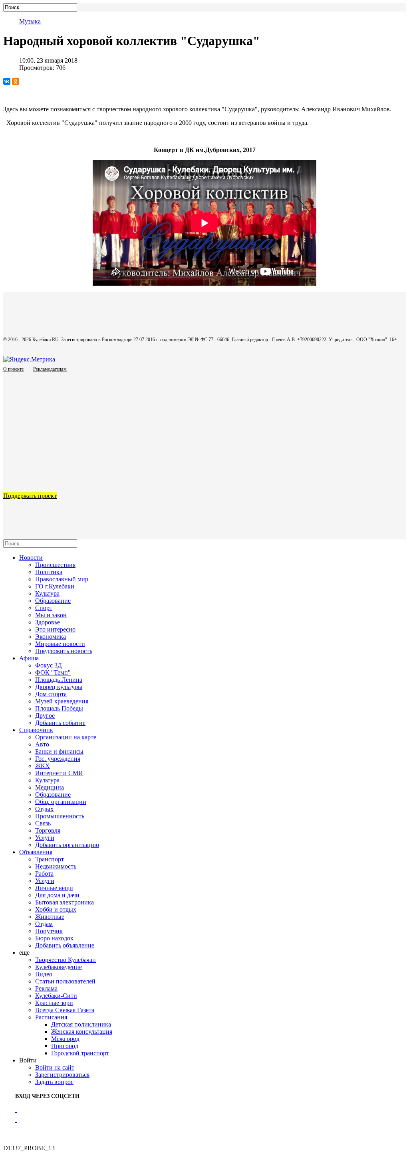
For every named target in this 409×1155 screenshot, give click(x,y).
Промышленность (59, 816)
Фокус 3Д (48, 665)
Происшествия (55, 564)
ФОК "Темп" (53, 672)
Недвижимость (55, 866)
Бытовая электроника (64, 902)
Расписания (51, 1017)
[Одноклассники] (15, 81)
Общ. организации (60, 801)
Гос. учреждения (57, 758)
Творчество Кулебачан (65, 959)
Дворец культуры (58, 686)
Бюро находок (54, 938)
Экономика (50, 636)
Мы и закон (51, 615)
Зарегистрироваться (62, 1074)
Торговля (47, 830)
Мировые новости (60, 643)
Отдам (44, 923)
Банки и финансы (59, 751)
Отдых (44, 809)
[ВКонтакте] (6, 81)
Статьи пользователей (65, 981)
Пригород (64, 1045)
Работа (44, 873)
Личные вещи (54, 888)
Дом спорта (51, 694)
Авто (42, 744)
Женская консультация (81, 1031)
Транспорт (49, 859)
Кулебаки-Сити (56, 995)
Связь (43, 823)
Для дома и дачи (57, 895)
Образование (53, 600)
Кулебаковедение (58, 966)
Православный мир (61, 579)
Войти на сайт (54, 1067)
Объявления (35, 852)
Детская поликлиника (81, 1024)
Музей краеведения (61, 701)
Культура (47, 593)
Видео (43, 974)
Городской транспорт (80, 1053)
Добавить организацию (67, 844)
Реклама (46, 988)
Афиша (29, 658)
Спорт (43, 607)
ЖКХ (42, 765)
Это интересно (55, 629)
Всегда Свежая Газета (64, 1010)
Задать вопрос (54, 1081)
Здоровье (47, 622)
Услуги (44, 837)
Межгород (65, 1038)
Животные (49, 916)
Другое (45, 715)
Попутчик (49, 931)
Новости (31, 557)
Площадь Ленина (58, 679)
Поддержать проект (30, 495)
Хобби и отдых (55, 909)
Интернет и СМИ (59, 773)
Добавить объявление (64, 945)
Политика (48, 572)
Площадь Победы (59, 708)
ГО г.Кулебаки (54, 586)
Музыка (30, 21)
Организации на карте (65, 737)
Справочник (36, 730)
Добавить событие (60, 722)
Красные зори (54, 1002)
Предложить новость (63, 651)
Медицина (49, 787)
